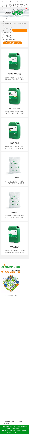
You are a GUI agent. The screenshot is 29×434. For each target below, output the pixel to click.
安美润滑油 (11, 421)
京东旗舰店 (19, 421)
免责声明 (23, 427)
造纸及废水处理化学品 (20, 24)
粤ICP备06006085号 (17, 432)
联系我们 (7, 427)
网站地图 (12, 427)
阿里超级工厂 (7, 423)
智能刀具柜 (3, 30)
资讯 (21, 428)
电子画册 (18, 427)
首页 (3, 427)
